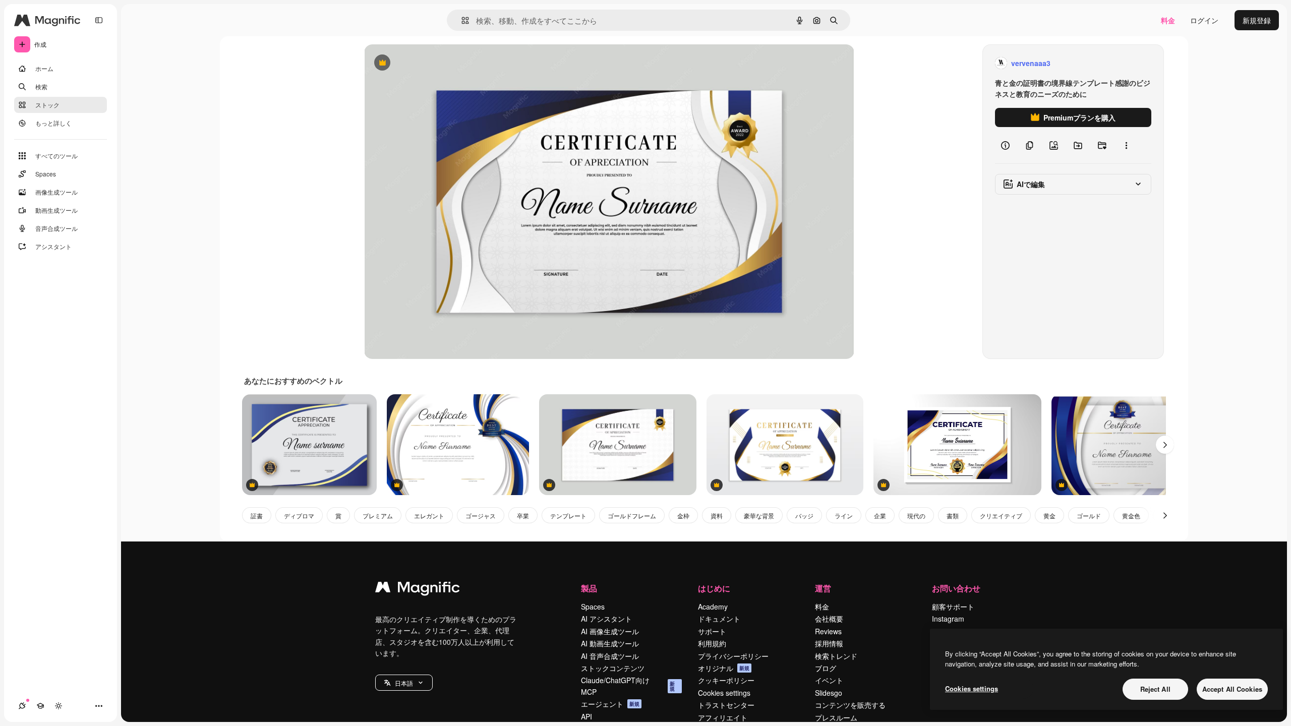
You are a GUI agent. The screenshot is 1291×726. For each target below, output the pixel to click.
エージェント (610, 704)
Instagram (948, 619)
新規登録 (1257, 20)
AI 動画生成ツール (610, 643)
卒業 (523, 515)
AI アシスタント (606, 619)
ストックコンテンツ (612, 668)
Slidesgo (828, 693)
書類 (953, 515)
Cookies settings (724, 693)
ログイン (1204, 20)
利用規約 (712, 643)
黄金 (1049, 515)
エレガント (429, 515)
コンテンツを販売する (850, 705)
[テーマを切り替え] (58, 706)
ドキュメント (719, 619)
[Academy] (40, 706)
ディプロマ (299, 515)
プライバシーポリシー (733, 656)
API (586, 716)
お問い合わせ (956, 588)
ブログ (825, 668)
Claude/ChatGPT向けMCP (628, 685)
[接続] (22, 706)
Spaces (593, 606)
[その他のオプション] (1126, 145)
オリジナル (433, 63)
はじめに (714, 588)
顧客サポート (953, 606)
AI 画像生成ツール (610, 631)
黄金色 (1131, 515)
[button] (404, 683)
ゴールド (1089, 515)
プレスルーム (836, 717)
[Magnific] (417, 589)
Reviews (828, 631)
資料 (717, 515)
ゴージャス (480, 515)
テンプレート (568, 515)
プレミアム (378, 515)
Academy (713, 606)
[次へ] (1165, 444)
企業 (880, 515)
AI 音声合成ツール (610, 656)
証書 (257, 515)
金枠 (683, 515)
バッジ (804, 515)
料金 (1168, 20)
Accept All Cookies (1232, 689)
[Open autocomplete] (461, 20)
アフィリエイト (722, 717)
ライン (844, 515)
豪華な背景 (759, 515)
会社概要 (829, 619)
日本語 (404, 683)
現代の (916, 515)
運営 (823, 588)
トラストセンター (726, 705)
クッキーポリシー (726, 680)
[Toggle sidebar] (99, 20)
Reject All (1155, 689)
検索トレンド (836, 656)
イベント (829, 680)
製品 (589, 588)
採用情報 (829, 643)
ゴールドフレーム (632, 515)
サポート (712, 631)
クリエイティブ (1001, 515)
